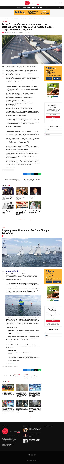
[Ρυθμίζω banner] (32, 12)
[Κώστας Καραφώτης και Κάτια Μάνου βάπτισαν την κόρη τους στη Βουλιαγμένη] (35, 205)
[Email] (3, 74)
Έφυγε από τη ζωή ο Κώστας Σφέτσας (34, 196)
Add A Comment (22, 219)
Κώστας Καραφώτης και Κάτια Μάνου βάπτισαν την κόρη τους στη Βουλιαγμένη (35, 211)
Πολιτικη (34, 7)
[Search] (61, 7)
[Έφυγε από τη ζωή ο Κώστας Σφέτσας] (35, 191)
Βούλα (3, 227)
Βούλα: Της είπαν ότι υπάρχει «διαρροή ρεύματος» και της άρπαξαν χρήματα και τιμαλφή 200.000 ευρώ (35, 410)
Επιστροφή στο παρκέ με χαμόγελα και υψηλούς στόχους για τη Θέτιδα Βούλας (8, 393)
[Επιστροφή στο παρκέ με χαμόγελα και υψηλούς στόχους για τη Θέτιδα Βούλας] (8, 387)
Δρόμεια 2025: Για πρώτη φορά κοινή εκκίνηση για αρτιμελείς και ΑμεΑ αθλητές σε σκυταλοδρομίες (32, 180)
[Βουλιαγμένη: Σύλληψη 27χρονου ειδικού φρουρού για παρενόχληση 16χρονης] (8, 191)
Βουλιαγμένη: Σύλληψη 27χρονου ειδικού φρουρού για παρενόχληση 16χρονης (7, 197)
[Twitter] (3, 71)
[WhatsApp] (3, 76)
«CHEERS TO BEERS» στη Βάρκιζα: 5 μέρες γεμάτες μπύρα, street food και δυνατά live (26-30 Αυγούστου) (21, 212)
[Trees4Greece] (53, 90)
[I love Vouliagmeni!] (32, 3)
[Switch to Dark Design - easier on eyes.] (59, 7)
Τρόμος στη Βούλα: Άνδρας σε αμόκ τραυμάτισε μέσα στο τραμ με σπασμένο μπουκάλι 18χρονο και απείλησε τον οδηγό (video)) (21, 394)
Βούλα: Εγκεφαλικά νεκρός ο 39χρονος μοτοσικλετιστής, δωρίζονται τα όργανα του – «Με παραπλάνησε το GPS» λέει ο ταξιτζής (34, 394)
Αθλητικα (40, 7)
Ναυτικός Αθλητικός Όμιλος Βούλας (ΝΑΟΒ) (9, 366)
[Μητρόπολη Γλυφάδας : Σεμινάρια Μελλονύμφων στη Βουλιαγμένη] (22, 191)
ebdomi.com (11, 363)
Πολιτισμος (46, 7)
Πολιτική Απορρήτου (50, 324)
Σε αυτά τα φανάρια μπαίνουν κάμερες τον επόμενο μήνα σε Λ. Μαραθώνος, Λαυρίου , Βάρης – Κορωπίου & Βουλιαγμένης (31, 376)
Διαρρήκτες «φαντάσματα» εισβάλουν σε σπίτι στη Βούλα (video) (22, 409)
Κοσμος (28, 7)
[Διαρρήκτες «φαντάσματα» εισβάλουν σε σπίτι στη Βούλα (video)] (22, 403)
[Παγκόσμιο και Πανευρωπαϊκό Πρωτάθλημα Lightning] (32, 252)
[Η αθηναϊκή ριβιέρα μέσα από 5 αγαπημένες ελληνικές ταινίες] (8, 205)
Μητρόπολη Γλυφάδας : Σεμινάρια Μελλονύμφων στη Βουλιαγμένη (21, 197)
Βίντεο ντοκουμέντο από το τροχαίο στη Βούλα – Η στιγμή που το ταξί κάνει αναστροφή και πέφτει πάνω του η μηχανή (8, 410)
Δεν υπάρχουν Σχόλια (20, 32)
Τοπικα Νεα (18, 7)
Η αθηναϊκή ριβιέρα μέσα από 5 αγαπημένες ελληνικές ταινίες (8, 211)
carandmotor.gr (12, 166)
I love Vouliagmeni (8, 32)
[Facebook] (3, 69)
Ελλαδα (24, 7)
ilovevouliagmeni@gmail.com (9, 444)
